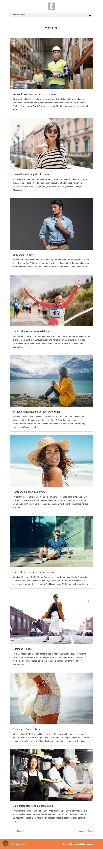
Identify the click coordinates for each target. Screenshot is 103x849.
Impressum (88, 844)
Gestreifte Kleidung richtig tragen (31, 174)
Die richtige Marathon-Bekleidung (31, 331)
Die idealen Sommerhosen (27, 729)
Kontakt (66, 844)
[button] (5, 843)
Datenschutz (76, 844)
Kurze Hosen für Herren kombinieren (33, 572)
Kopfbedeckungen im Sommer (29, 491)
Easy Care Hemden (23, 254)
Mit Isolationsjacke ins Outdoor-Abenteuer (36, 411)
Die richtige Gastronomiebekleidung (33, 805)
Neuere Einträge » (85, 831)
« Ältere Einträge (17, 831)
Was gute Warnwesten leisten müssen (34, 94)
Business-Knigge (22, 648)
